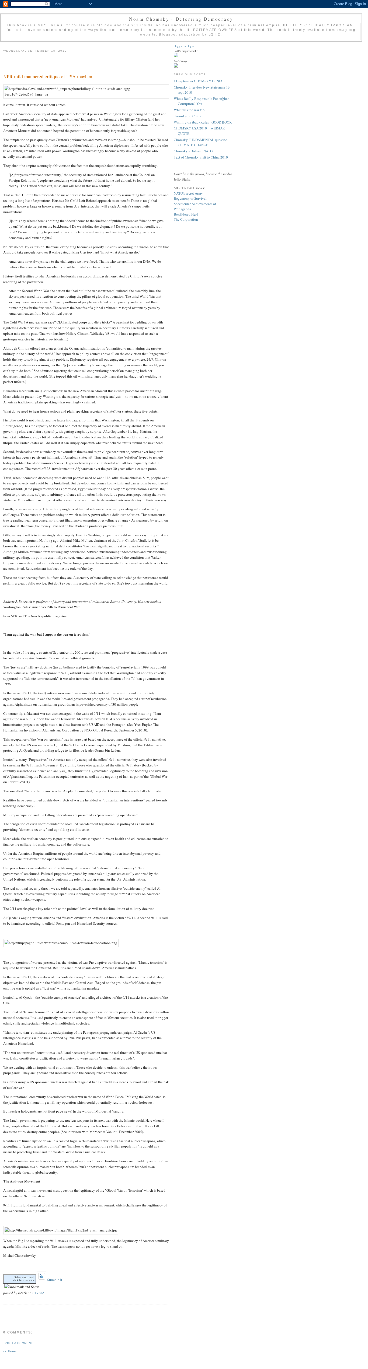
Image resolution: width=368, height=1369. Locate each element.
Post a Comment (19, 1343)
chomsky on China (187, 116)
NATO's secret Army (188, 193)
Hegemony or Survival (190, 198)
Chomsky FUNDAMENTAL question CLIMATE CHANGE (201, 142)
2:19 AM (38, 1292)
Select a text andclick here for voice (23, 1279)
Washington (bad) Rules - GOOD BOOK (203, 122)
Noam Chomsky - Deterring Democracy (181, 19)
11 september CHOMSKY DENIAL (199, 81)
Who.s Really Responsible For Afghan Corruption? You (202, 101)
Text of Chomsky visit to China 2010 (201, 157)
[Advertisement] (66, 62)
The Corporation (186, 219)
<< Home (9, 1351)
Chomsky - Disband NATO (193, 151)
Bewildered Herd (186, 214)
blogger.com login (184, 46)
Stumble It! (54, 1279)
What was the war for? (189, 109)
